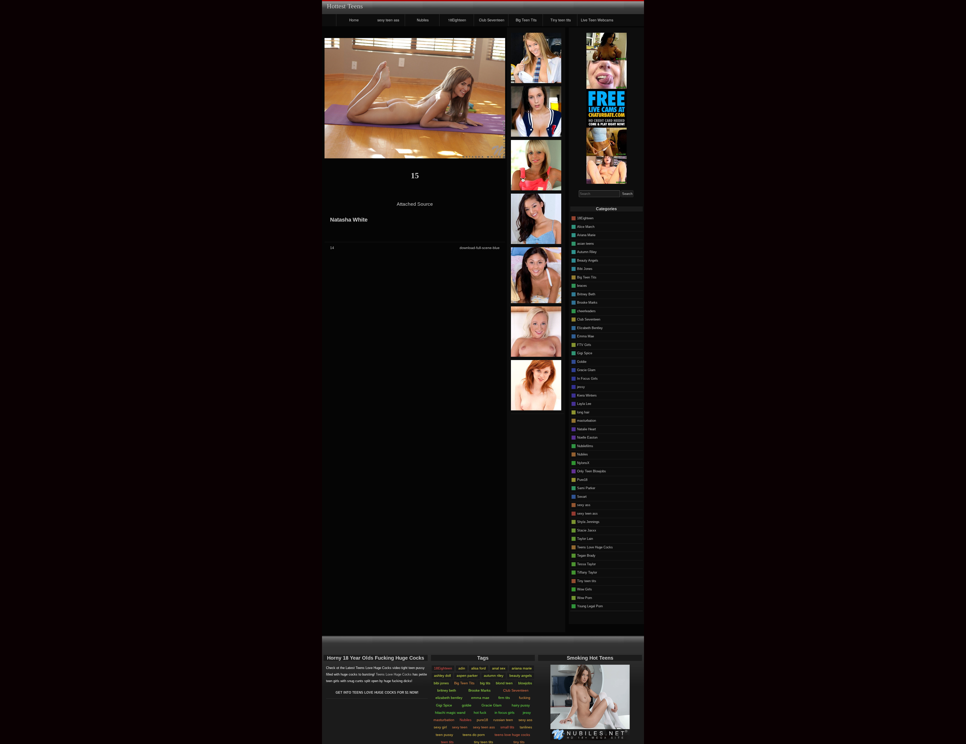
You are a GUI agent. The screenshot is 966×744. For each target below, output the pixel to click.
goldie (466, 705)
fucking (524, 698)
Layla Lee (584, 404)
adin (461, 668)
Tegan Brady (586, 555)
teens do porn (474, 735)
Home (354, 19)
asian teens (585, 243)
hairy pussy (521, 705)
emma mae (480, 698)
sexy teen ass (388, 19)
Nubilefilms (585, 446)
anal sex (498, 668)
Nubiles (423, 19)
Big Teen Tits (526, 19)
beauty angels (520, 676)
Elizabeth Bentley (590, 328)
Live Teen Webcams (597, 19)
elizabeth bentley (448, 698)
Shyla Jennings (588, 522)
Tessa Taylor (586, 564)
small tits (507, 727)
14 (332, 248)
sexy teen (459, 727)
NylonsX (583, 463)
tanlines (526, 727)
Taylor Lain (585, 539)
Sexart (582, 496)
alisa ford (478, 668)
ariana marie (522, 668)
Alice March (585, 226)
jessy (581, 387)
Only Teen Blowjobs (591, 471)
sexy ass (583, 505)
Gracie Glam (586, 370)
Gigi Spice (584, 353)
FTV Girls (584, 344)
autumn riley (493, 676)
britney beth (446, 690)
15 (415, 175)
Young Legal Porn (590, 606)
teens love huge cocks (512, 735)
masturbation (586, 420)
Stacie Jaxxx (586, 530)
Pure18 (582, 479)
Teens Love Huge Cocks (595, 547)
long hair (583, 412)
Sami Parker (586, 488)
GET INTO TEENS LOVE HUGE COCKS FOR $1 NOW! (377, 692)
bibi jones (441, 683)
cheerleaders (586, 311)
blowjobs (525, 683)
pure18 (482, 720)
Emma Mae (585, 336)
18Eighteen (457, 19)
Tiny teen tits (560, 19)
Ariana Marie (586, 235)
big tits (485, 683)
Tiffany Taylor (587, 572)
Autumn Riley (587, 252)
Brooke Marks (587, 302)
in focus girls (504, 713)
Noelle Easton (587, 437)
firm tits (504, 698)
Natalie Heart (586, 429)
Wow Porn (584, 597)
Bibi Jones (584, 269)
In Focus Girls (587, 378)
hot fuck (480, 713)
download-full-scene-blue (480, 248)
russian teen (503, 720)
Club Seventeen (491, 19)
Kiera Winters (587, 395)
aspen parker (467, 676)
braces (582, 286)
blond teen (504, 683)
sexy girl (440, 727)
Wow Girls (584, 589)
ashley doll (442, 676)
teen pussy (444, 735)
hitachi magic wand (450, 713)
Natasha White (349, 220)
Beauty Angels (587, 260)
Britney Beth (586, 294)
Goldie (581, 361)
